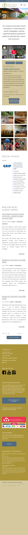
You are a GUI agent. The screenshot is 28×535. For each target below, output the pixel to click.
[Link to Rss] (25, 484)
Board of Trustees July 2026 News (13, 261)
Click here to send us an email (9, 358)
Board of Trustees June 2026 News (14, 297)
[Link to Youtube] (23, 484)
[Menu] (24, 5)
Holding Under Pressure (12, 69)
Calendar (7, 1)
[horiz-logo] (11, 5)
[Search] (20, 5)
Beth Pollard (18, 265)
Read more (21, 254)
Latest (13, 221)
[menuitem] (20, 5)
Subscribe (4, 360)
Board (11, 265)
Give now (4, 362)
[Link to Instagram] (20, 484)
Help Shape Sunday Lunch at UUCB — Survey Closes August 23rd (13, 216)
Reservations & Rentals (15, 1)
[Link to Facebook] (18, 484)
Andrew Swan (16, 192)
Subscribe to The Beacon (11, 451)
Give (22, 1)
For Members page (15, 435)
